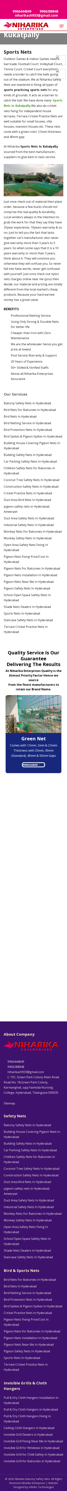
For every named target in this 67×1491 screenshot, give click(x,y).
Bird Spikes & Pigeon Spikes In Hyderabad (33, 436)
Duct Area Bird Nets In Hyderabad (27, 500)
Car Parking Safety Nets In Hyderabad (30, 461)
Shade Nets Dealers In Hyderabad (27, 607)
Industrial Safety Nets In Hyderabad (29, 525)
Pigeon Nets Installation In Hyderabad (30, 575)
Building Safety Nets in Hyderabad (28, 455)
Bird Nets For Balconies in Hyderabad (30, 410)
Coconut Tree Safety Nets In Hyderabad (31, 480)
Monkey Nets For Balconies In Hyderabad (33, 532)
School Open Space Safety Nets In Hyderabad (27, 597)
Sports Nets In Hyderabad (22, 613)
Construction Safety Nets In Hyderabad (31, 487)
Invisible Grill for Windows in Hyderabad (31, 1448)
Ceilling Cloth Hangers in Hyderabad (29, 1428)
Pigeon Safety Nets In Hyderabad (27, 588)
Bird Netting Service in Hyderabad (27, 423)
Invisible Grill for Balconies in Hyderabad (32, 1461)
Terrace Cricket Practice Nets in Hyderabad (26, 629)
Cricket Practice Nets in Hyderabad (28, 493)
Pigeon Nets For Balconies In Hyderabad (32, 568)
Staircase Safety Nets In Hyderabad (28, 620)
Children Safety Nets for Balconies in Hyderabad (29, 470)
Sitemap (9, 1103)
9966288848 (15, 1067)
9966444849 (30, 765)
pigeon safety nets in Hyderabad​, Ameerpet (27, 509)
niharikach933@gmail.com (25, 1072)
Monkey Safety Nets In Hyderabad (28, 538)
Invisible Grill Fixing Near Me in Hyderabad (33, 1441)
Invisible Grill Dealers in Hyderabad (28, 1435)
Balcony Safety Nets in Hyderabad (27, 403)
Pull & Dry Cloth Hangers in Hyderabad (31, 1409)
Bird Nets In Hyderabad (20, 416)
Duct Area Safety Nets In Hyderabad (29, 518)
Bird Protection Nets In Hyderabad (28, 430)
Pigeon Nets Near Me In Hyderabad (29, 582)
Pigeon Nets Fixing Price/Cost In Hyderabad (26, 559)
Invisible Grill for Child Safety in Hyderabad (33, 1454)
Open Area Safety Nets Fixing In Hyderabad (26, 547)
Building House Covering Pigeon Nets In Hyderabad (32, 445)
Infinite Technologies (41, 1487)
